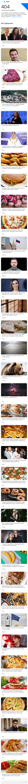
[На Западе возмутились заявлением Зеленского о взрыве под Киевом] (14, 267)
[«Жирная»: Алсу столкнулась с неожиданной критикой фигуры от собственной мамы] (14, 142)
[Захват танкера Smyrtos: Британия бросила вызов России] (14, 351)
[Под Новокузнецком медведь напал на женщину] (14, 372)
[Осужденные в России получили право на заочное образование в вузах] (14, 309)
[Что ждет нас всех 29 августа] (14, 393)
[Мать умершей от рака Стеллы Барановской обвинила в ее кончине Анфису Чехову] (14, 288)
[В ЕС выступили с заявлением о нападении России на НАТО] (14, 623)
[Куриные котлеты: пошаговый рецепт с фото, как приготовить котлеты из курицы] (14, 770)
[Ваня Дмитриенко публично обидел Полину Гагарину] (14, 644)
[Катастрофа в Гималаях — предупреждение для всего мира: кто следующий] (14, 100)
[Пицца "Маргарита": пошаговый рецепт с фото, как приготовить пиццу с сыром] (14, 665)
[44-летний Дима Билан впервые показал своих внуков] (14, 58)
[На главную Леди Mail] (7, 1)
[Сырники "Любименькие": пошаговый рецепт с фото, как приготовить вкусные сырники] (14, 749)
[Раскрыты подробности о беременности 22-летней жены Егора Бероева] (14, 539)
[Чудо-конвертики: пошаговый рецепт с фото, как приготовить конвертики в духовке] (14, 163)
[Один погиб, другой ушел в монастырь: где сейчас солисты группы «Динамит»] (14, 37)
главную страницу (16, 16)
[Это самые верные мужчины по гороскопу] (14, 728)
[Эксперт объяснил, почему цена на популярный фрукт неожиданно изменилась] (14, 560)
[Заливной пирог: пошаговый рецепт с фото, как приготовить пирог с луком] (14, 183)
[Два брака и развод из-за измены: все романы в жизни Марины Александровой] (14, 456)
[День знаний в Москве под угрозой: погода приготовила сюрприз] (14, 518)
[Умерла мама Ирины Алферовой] (14, 121)
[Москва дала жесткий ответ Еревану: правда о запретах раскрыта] (14, 246)
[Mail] (4, 1)
